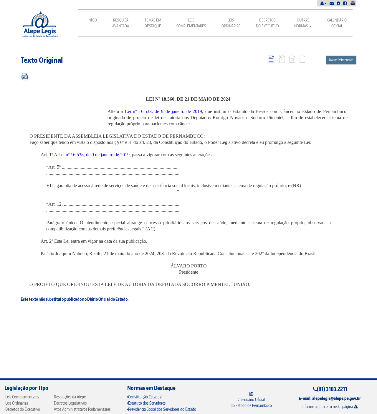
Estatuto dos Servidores (147, 402)
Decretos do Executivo (267, 23)
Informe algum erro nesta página (328, 406)
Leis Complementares (191, 23)
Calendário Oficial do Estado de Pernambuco (251, 402)
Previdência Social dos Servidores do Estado (162, 409)
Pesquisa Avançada (120, 23)
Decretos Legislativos (70, 402)
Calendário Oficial (337, 23)
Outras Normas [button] (301, 23)
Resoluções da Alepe (70, 396)
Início (92, 20)
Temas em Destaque (153, 23)
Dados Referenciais (341, 60)
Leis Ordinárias (230, 23)
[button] (323, 3)
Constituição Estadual (145, 396)
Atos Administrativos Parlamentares (82, 409)
